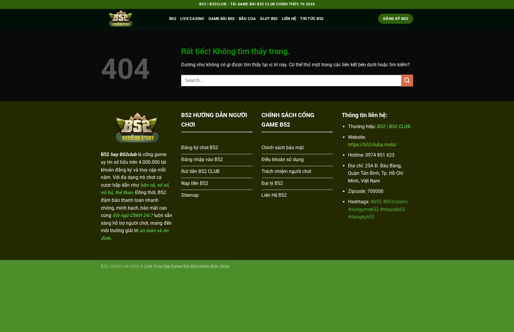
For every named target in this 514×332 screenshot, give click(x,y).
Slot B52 (269, 18)
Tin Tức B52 (311, 18)
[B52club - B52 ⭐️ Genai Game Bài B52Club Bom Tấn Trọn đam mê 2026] (130, 19)
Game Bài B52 (222, 18)
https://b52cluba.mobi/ (372, 144)
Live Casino (192, 18)
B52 (172, 18)
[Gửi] (407, 80)
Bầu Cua (247, 18)
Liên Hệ (289, 18)
